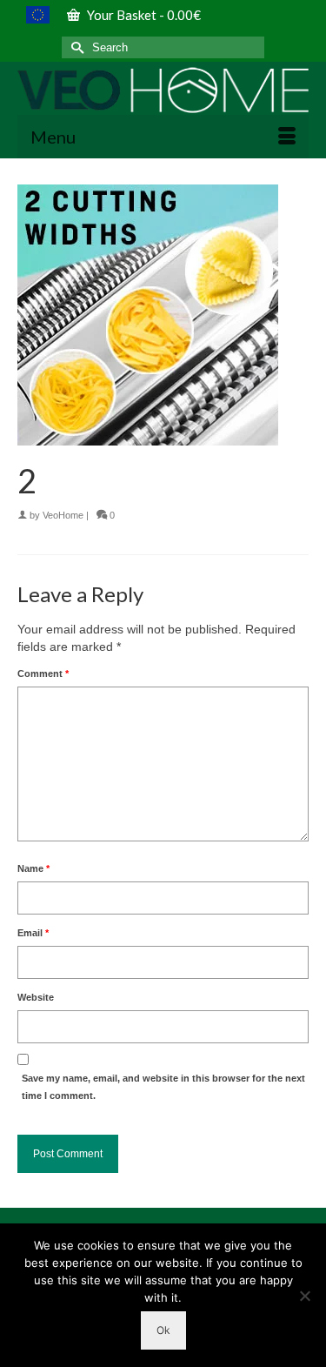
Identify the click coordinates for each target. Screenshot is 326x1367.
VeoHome (63, 515)
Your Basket (142, 15)
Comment (43, 673)
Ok (163, 1330)
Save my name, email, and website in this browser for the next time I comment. (163, 1087)
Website (35, 997)
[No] (304, 1295)
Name (33, 868)
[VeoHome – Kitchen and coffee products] (163, 90)
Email (33, 933)
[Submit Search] (75, 47)
